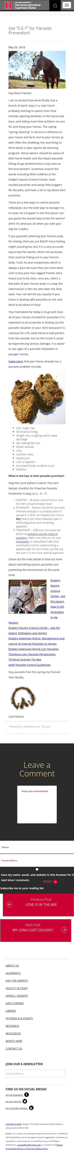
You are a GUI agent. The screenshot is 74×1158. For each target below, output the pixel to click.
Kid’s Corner (15, 1003)
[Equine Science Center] (23, 5)
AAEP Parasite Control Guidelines (29, 665)
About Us (12, 965)
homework (22, 541)
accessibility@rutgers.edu (29, 1144)
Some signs (16, 361)
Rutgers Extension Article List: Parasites (34, 649)
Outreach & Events (19, 1018)
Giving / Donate (17, 995)
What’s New (14, 1041)
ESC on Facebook (14, 1095)
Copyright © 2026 (13, 1124)
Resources (13, 1033)
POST (48, 881)
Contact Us (14, 1048)
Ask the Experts (17, 980)
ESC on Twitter (14, 1101)
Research (12, 1026)
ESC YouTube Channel (17, 1108)
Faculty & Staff (17, 988)
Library (11, 1011)
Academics (13, 973)
